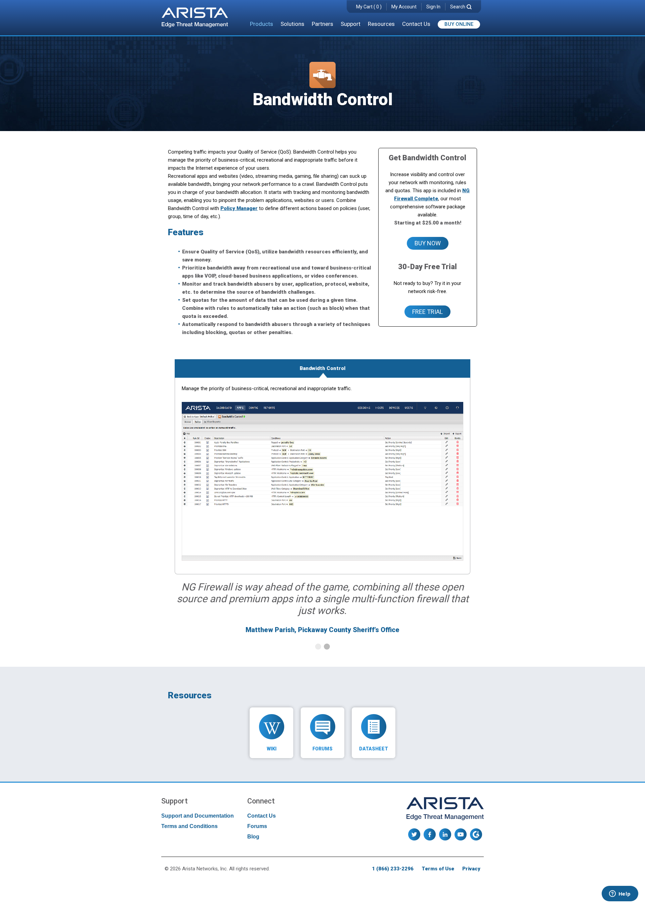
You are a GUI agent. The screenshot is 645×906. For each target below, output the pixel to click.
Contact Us (416, 23)
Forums (257, 826)
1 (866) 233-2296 (393, 869)
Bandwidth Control (322, 368)
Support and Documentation (197, 816)
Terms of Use (438, 869)
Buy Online (458, 24)
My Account (404, 6)
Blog (253, 836)
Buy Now (428, 243)
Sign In (433, 6)
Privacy (471, 869)
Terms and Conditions (189, 826)
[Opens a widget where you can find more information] (619, 894)
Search (457, 6)
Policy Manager (239, 208)
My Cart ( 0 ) (369, 6)
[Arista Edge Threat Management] (194, 18)
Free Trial (427, 311)
